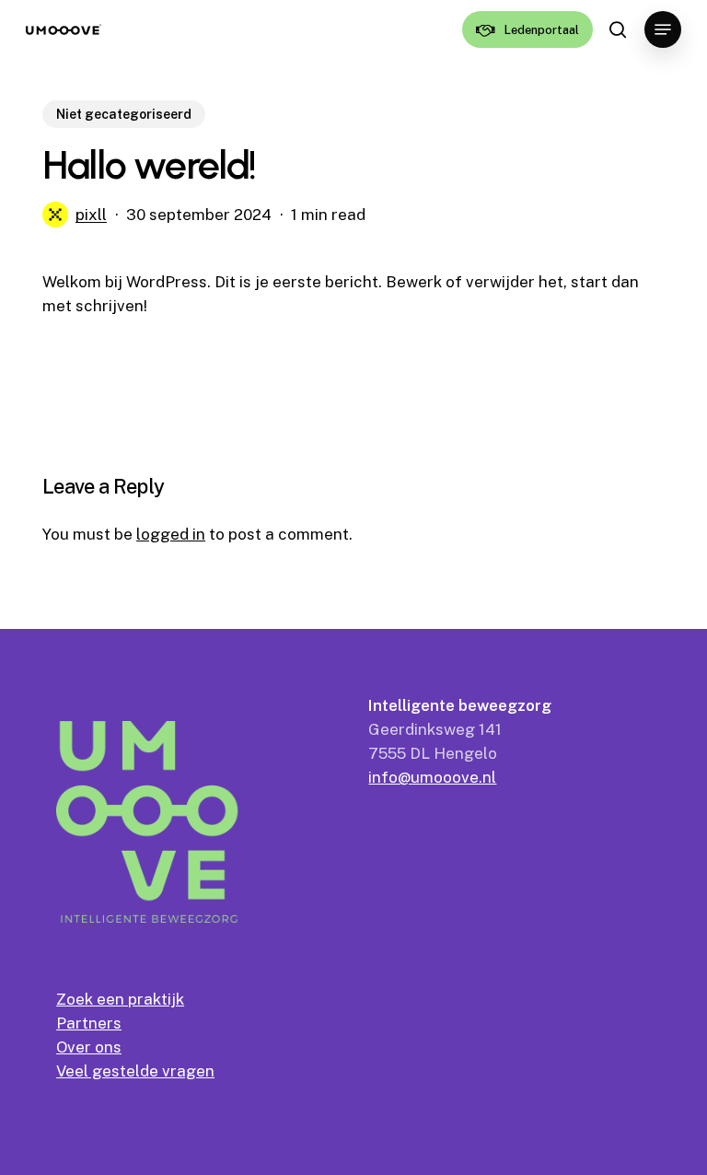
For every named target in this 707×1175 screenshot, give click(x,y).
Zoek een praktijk (120, 999)
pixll (91, 214)
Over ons (89, 1047)
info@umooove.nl (432, 777)
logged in (170, 534)
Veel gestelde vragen (135, 1071)
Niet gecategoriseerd (123, 114)
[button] (662, 29)
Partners (89, 1023)
